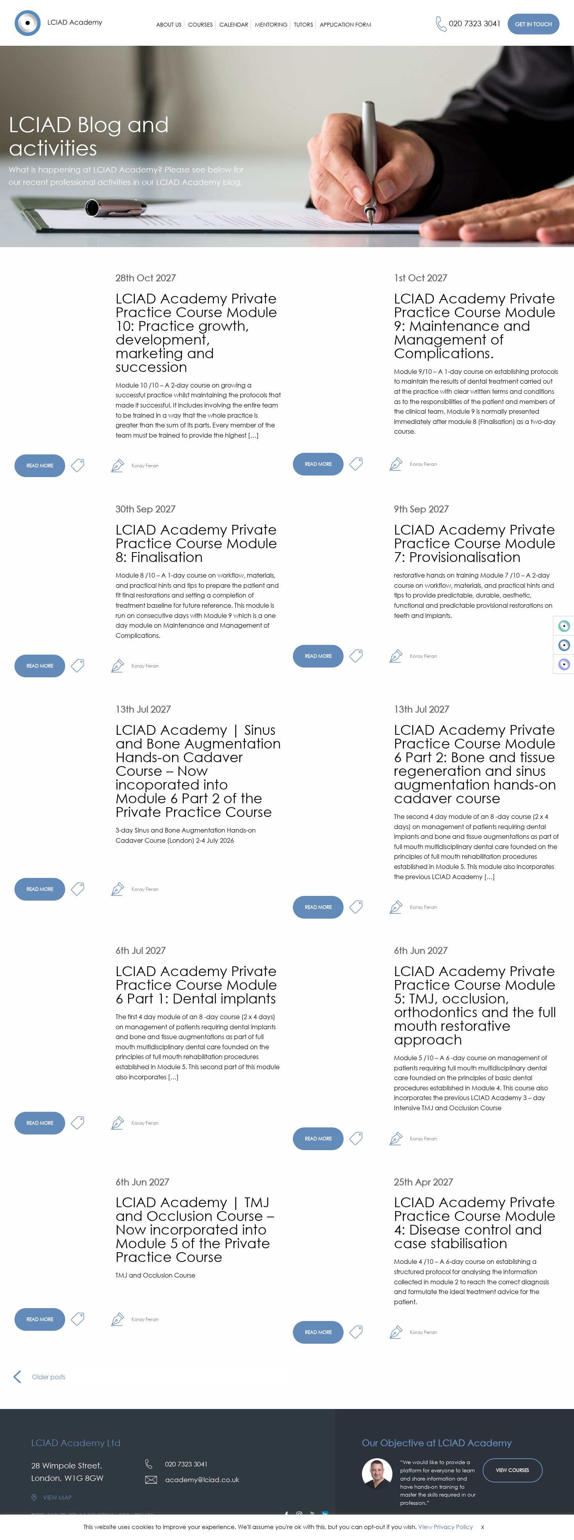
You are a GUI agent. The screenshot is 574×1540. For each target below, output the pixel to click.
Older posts (48, 1377)
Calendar (233, 24)
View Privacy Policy (445, 1526)
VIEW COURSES (512, 1470)
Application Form (345, 24)
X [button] (482, 1527)
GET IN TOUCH (533, 24)
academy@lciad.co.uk (202, 1479)
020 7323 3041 (475, 23)
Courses (200, 24)
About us (169, 24)
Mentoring (271, 24)
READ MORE (40, 465)
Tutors (303, 24)
